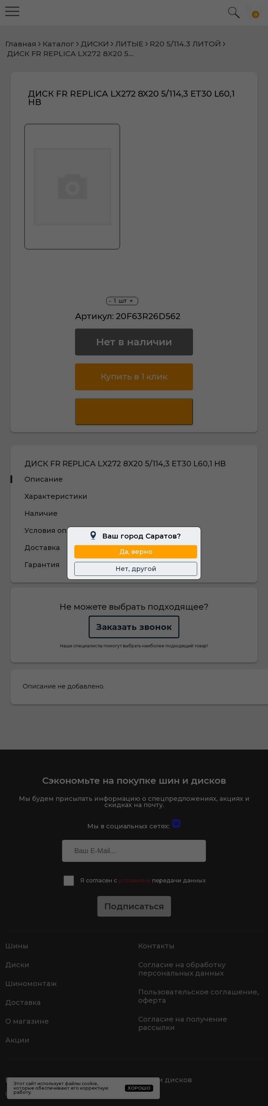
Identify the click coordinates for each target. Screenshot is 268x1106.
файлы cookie (81, 1083)
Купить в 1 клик (134, 376)
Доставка (23, 1002)
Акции (17, 1040)
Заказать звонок (134, 627)
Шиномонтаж (31, 983)
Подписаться (134, 906)
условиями (134, 880)
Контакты (156, 946)
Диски (17, 965)
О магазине (27, 1021)
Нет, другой (136, 569)
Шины (16, 946)
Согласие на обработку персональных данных (181, 969)
